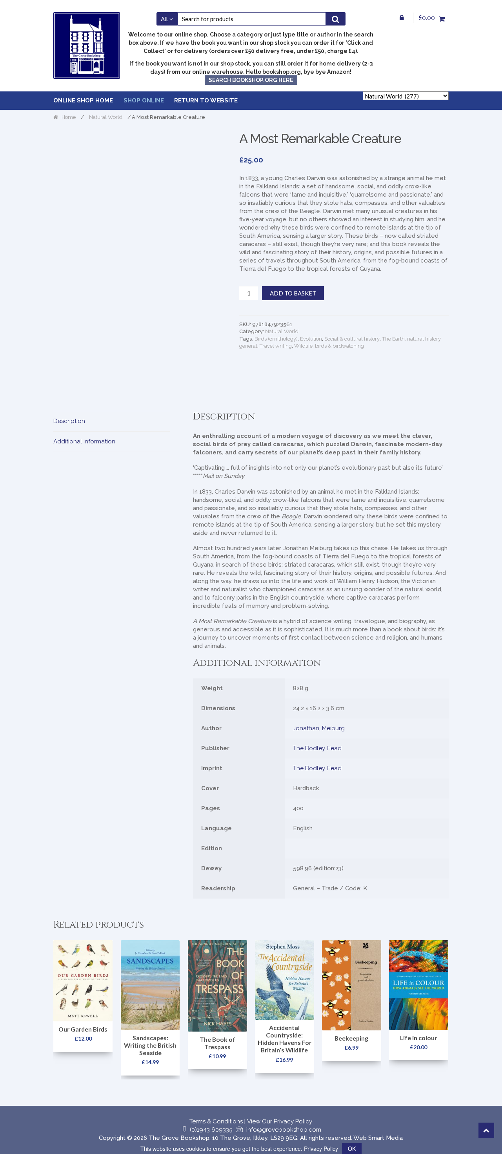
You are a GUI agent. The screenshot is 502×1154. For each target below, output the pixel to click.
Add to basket (293, 293)
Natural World (105, 117)
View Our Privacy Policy (279, 1121)
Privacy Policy (321, 1148)
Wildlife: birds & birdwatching (329, 346)
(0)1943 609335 (211, 1129)
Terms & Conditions (216, 1121)
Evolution (311, 339)
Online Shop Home (83, 100)
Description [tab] (69, 421)
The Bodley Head (317, 748)
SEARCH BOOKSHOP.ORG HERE (251, 80)
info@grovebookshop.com (283, 1129)
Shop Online (144, 100)
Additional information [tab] (84, 441)
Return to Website (206, 100)
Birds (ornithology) (276, 339)
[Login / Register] (402, 18)
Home (69, 117)
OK (352, 1148)
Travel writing (276, 346)
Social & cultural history (352, 339)
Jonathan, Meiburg (319, 728)
